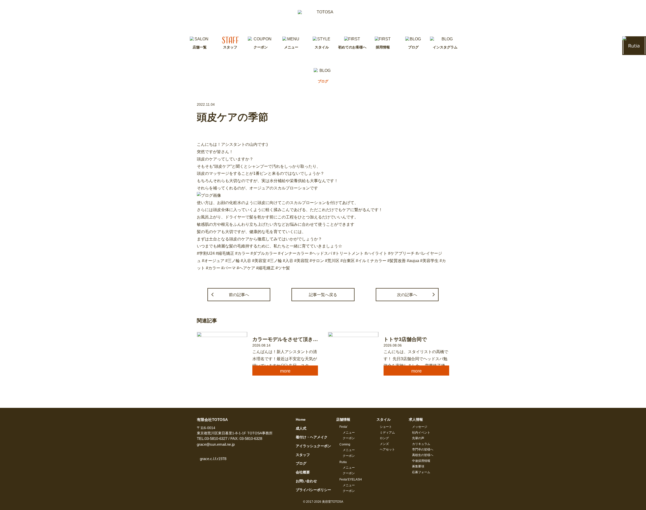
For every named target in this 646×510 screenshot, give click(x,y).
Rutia (343, 462)
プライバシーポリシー (313, 490)
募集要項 (418, 466)
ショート (386, 427)
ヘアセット (387, 449)
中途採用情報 (421, 461)
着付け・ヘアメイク (312, 437)
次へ (407, 295)
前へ (239, 295)
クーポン (349, 438)
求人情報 (416, 419)
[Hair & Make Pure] (323, 18)
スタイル (383, 419)
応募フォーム (421, 472)
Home (301, 419)
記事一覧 (323, 295)
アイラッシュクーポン (313, 446)
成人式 (301, 428)
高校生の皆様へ (422, 455)
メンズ (384, 444)
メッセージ (419, 427)
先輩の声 (418, 438)
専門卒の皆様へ (422, 449)
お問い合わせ (306, 481)
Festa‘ (343, 427)
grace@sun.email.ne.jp (216, 444)
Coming (344, 444)
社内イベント (421, 432)
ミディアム (387, 432)
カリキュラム (421, 444)
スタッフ (303, 455)
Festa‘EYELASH (350, 479)
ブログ (301, 463)
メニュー (349, 432)
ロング (384, 438)
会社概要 (303, 472)
